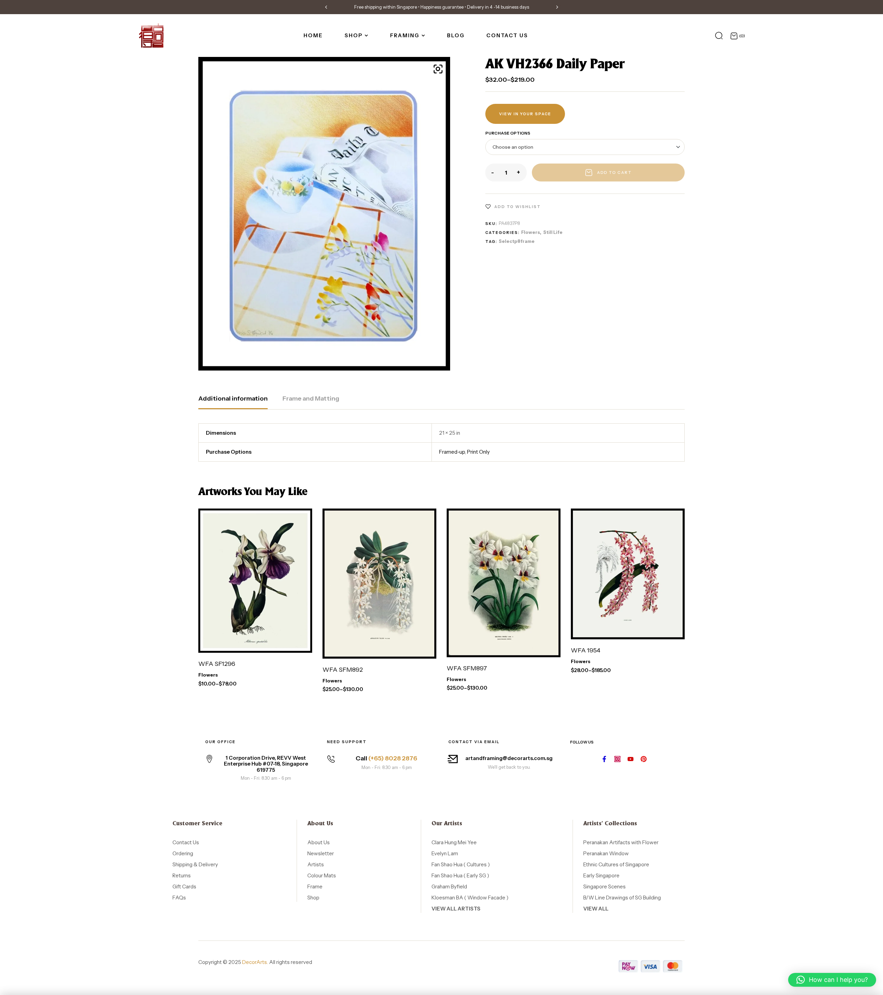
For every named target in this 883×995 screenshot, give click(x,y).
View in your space (525, 113)
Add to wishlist (517, 206)
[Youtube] (630, 759)
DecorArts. (255, 962)
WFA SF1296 (216, 664)
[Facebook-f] (604, 759)
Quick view (300, 643)
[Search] (719, 35)
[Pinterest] (644, 759)
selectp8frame (517, 241)
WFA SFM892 (343, 669)
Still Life (553, 232)
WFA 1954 (585, 650)
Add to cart (614, 172)
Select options (239, 642)
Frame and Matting (310, 398)
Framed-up (452, 452)
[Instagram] (617, 759)
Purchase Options (507, 133)
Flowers (530, 232)
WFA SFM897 (467, 668)
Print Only (478, 452)
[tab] (233, 402)
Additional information (233, 398)
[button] (326, 6)
